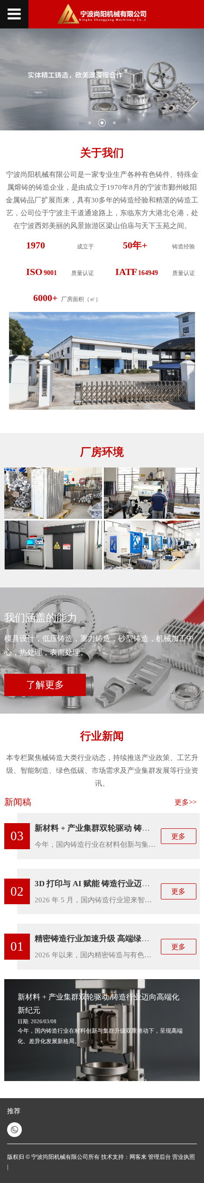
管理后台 (159, 1157)
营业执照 (183, 1157)
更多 (178, 836)
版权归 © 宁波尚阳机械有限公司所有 (53, 1157)
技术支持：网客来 (124, 1157)
